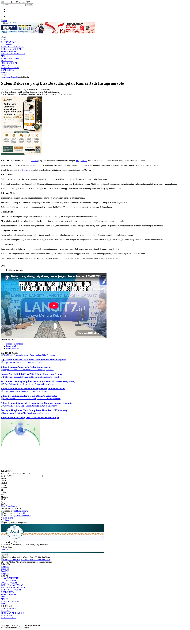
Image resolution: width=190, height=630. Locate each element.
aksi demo (7, 520)
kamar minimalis (13, 348)
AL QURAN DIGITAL (11, 58)
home (3, 77)
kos (87, 165)
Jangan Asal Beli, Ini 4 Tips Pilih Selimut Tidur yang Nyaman (32, 374)
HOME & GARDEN (10, 68)
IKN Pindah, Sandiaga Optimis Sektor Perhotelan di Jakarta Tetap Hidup (38, 381)
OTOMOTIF (6, 44)
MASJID (5, 56)
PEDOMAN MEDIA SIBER (13, 613)
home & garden (12, 77)
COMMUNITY (7, 70)
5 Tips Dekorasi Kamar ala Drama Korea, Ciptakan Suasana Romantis (36, 403)
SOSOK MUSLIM (9, 63)
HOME (4, 40)
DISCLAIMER (7, 615)
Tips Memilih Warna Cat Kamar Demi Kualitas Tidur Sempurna (33, 359)
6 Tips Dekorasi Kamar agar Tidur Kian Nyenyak (26, 367)
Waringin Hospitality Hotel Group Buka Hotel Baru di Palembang (34, 410)
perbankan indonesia (22, 515)
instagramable (81, 161)
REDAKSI (5, 611)
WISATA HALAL (8, 51)
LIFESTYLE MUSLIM (11, 49)
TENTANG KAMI (9, 608)
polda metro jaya (21, 511)
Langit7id (5, 566)
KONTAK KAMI (8, 618)
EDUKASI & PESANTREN (13, 54)
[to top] (4, 554)
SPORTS (5, 65)
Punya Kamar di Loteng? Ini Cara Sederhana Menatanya (30, 417)
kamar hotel (11, 346)
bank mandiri (19, 513)
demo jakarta (8, 518)
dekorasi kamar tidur (14, 344)
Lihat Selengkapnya (9, 506)
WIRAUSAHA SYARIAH (12, 47)
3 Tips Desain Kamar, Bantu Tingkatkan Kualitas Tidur (29, 396)
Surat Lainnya (7, 549)
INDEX (4, 72)
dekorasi (34, 161)
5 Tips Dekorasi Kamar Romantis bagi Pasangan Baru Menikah (33, 388)
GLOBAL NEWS (8, 42)
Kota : (3, 476)
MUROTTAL (7, 61)
